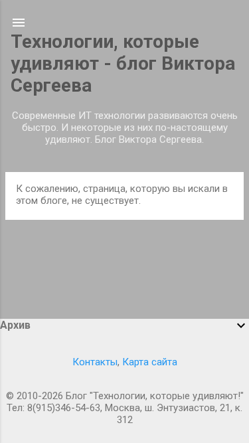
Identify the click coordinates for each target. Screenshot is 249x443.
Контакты (95, 362)
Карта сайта (149, 362)
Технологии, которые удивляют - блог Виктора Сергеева (123, 63)
